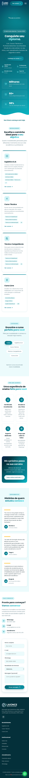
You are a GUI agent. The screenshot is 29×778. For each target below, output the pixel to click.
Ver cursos (15, 3)
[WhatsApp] (3, 716)
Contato (4, 749)
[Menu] (25, 3)
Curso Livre (14, 355)
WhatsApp (8, 658)
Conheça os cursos (14, 58)
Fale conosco (5, 761)
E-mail (6, 650)
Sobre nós (4, 741)
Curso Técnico (14, 347)
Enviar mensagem (13, 687)
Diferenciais (5, 746)
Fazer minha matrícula (14, 477)
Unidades (4, 743)
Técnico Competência (14, 351)
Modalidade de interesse (12, 665)
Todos (8, 343)
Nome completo (9, 642)
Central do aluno (6, 758)
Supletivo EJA (19, 343)
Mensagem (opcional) (11, 673)
